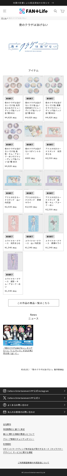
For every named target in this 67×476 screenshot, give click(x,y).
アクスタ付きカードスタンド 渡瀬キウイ (33, 200)
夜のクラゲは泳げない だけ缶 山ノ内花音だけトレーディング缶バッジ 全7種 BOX (33, 107)
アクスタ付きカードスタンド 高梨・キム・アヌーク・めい (53, 201)
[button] (4, 11)
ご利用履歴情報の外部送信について (33, 462)
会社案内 (7, 424)
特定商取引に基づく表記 (14, 429)
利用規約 (7, 444)
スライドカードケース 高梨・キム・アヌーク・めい (13, 282)
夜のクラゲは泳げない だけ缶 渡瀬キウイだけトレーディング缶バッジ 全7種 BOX (53, 107)
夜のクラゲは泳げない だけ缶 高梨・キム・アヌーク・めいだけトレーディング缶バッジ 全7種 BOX (13, 155)
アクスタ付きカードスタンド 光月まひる (53, 151)
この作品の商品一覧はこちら (33, 303)
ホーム (4, 18)
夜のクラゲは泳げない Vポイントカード (33, 151)
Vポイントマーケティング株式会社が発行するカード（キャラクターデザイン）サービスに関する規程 (33, 450)
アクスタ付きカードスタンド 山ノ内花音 (13, 200)
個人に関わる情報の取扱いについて (19, 434)
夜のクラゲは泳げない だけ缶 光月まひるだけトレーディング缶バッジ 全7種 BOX (13, 107)
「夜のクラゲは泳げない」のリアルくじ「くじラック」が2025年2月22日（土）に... (18, 351)
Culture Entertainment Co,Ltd (34, 472)
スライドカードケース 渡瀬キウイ (53, 242)
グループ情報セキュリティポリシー (18, 439)
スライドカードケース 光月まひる (13, 242)
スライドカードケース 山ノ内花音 (33, 242)
